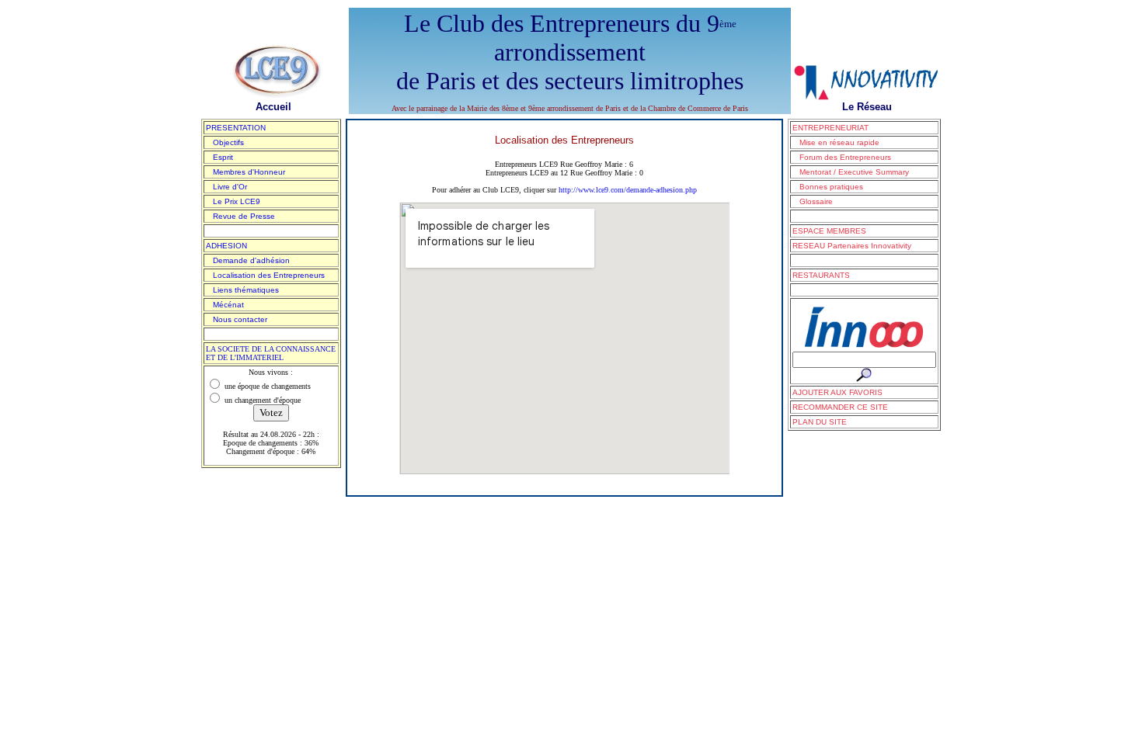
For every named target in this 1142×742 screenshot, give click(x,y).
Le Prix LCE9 (233, 201)
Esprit (219, 157)
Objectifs (225, 142)
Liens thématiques (242, 290)
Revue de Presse (240, 216)
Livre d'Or (226, 186)
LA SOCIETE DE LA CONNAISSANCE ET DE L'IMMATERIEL (271, 353)
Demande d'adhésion (248, 260)
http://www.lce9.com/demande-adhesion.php (628, 190)
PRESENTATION (236, 127)
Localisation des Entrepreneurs (265, 275)
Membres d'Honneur (245, 172)
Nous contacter (236, 319)
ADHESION (226, 245)
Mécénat (225, 304)
